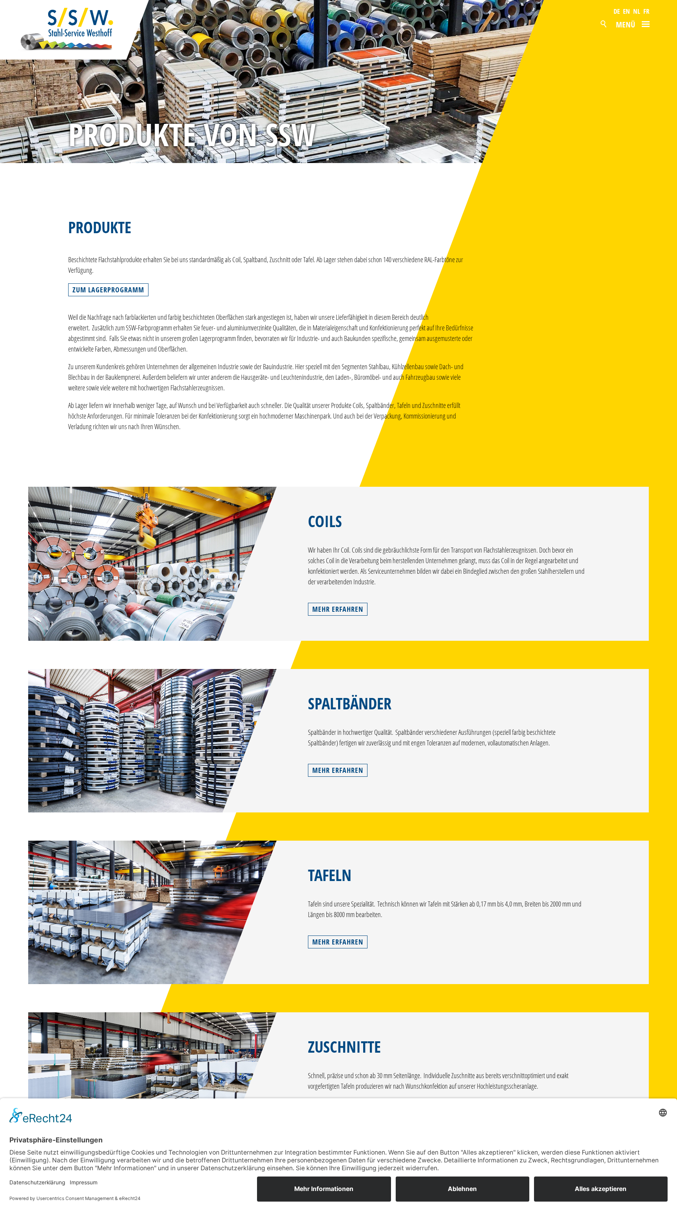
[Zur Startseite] (75, 30)
